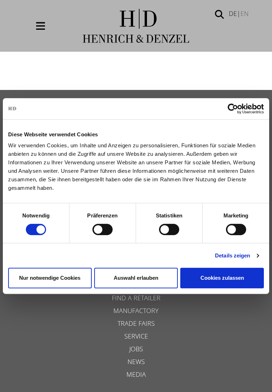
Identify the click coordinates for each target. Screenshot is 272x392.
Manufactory (136, 310)
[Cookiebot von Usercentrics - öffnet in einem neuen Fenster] (233, 108)
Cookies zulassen (222, 278)
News (136, 361)
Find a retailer (136, 298)
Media (136, 374)
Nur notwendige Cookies (49, 278)
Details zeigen (232, 255)
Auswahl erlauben (136, 278)
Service (136, 336)
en (244, 13)
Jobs (136, 349)
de (233, 13)
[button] (219, 14)
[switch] (102, 229)
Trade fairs (136, 323)
